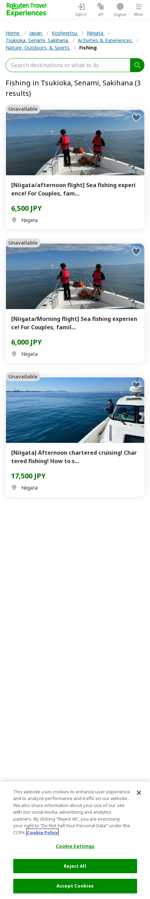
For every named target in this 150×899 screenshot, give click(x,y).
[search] (137, 65)
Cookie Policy (42, 832)
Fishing (88, 47)
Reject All (75, 866)
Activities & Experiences (105, 40)
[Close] (139, 792)
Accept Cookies (75, 886)
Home (13, 33)
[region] (75, 840)
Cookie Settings (75, 846)
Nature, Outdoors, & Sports (38, 47)
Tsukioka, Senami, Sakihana (37, 40)
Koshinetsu (65, 33)
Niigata (96, 33)
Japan (36, 33)
